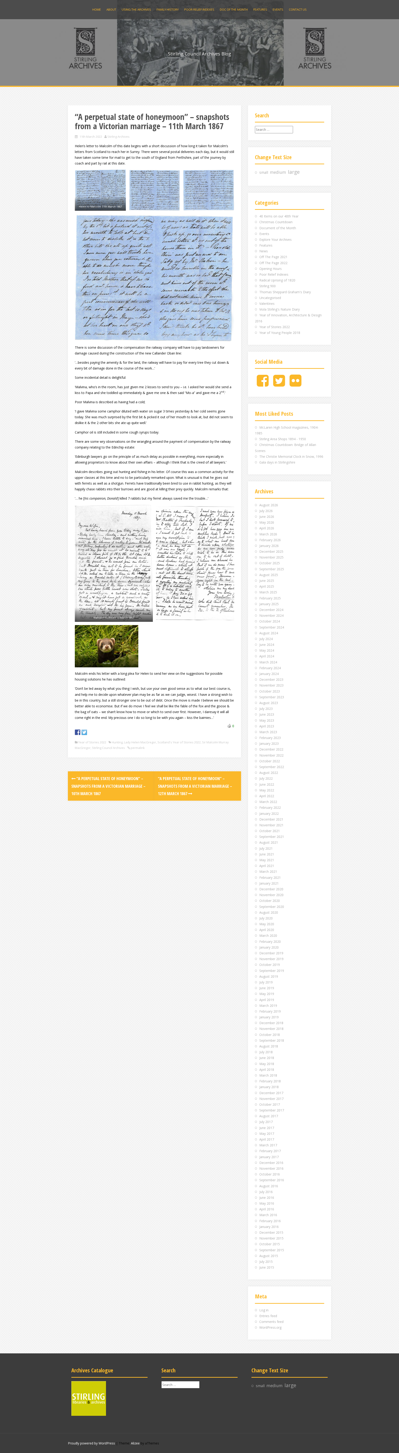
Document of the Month (277, 228)
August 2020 (268, 912)
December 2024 (271, 609)
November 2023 (271, 685)
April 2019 (266, 1000)
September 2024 (271, 627)
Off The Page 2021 (273, 257)
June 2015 (266, 1267)
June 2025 (266, 580)
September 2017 (271, 1110)
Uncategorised (270, 298)
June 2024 (266, 644)
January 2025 (269, 604)
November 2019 (271, 959)
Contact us (298, 9)
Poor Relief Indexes (199, 9)
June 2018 (266, 1058)
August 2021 (268, 842)
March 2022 (268, 802)
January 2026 (269, 545)
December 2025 (271, 551)
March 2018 (268, 1075)
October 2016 (269, 1174)
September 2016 (271, 1180)
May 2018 (266, 1064)
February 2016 (270, 1221)
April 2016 (266, 1209)
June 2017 (266, 1128)
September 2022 (271, 767)
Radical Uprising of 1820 (277, 280)
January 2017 (269, 1157)
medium (278, 172)
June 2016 (266, 1197)
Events (278, 9)
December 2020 (271, 889)
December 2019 (271, 953)
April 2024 (266, 656)
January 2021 (269, 883)
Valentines (267, 303)
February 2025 (270, 598)
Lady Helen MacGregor (140, 742)
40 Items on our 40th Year (279, 216)
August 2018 (268, 1046)
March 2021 (268, 871)
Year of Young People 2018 (279, 332)
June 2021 (266, 854)
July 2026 (266, 511)
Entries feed (268, 1316)
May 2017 (266, 1133)
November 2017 (271, 1098)
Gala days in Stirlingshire (277, 462)
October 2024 (269, 621)
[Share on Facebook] (77, 732)
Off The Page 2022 (273, 263)
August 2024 (268, 633)
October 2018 (269, 1034)
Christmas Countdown (276, 222)
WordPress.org (270, 1327)
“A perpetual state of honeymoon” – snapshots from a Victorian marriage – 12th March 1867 (195, 786)
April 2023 (266, 726)
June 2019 (266, 988)
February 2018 (270, 1081)
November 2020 (271, 895)
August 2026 (268, 505)
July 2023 (266, 708)
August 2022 (268, 772)
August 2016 (268, 1186)
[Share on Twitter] (84, 732)
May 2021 (266, 860)
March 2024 (268, 662)
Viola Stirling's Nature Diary (279, 309)
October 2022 (269, 761)
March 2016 (268, 1215)
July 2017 (266, 1122)
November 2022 (271, 755)
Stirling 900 (267, 286)
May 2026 (266, 522)
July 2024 (266, 639)
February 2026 (270, 540)
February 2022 (270, 807)
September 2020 (271, 906)
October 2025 (269, 563)
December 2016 (271, 1162)
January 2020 (269, 947)
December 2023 (271, 679)
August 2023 (268, 703)
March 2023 (268, 732)
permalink (137, 748)
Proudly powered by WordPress (91, 1443)
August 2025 (268, 575)
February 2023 (270, 738)
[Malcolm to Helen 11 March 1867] (114, 563)
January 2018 (269, 1087)
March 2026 (268, 534)
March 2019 (268, 1005)
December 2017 (271, 1093)
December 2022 (271, 749)
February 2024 (270, 668)
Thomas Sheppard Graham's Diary (285, 292)
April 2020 (266, 930)
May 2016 (266, 1203)
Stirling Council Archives (108, 748)
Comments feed (271, 1321)
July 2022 (266, 778)
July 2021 (266, 848)
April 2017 (266, 1139)
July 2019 (266, 982)
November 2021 (271, 825)
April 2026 (266, 528)
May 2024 (266, 650)
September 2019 (271, 970)
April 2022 (266, 796)
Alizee (135, 1443)
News (263, 251)
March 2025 (268, 592)
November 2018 (271, 1028)
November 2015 (271, 1238)
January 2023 (269, 743)
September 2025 (271, 569)
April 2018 (266, 1069)
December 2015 (271, 1232)
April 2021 (266, 866)
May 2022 (266, 790)
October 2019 (269, 964)
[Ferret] (106, 646)
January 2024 (269, 674)
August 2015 (268, 1256)
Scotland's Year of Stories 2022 (179, 742)
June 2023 (266, 714)
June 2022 (266, 784)
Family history (168, 9)
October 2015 (269, 1244)
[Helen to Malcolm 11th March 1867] (100, 190)
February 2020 (270, 941)
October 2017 (269, 1104)
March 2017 (268, 1145)
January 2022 (269, 813)
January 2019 (269, 1017)
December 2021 (271, 819)
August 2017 (268, 1116)
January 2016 (269, 1226)
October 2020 (269, 900)
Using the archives (136, 9)
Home (96, 9)
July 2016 (266, 1192)
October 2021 (269, 831)
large (294, 172)
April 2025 (266, 586)
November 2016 (271, 1168)
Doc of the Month (234, 9)
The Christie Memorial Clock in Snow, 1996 (291, 456)
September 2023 (271, 697)
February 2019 (270, 1011)
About (111, 9)
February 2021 (270, 877)
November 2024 (271, 615)
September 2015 (271, 1250)
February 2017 (270, 1151)
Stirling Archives (118, 136)
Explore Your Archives (275, 239)
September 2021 (271, 836)
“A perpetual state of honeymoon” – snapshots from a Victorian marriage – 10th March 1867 (108, 786)
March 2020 (268, 935)
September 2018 (271, 1040)
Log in (264, 1310)
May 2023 (266, 720)
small (263, 172)
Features (260, 9)
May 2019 (266, 994)
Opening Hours (270, 268)
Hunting (117, 742)
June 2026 (266, 516)
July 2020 (266, 918)
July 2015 (266, 1261)
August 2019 (268, 976)
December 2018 (271, 1023)
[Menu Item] (263, 384)
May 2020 (266, 924)
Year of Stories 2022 (92, 742)
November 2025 (271, 557)
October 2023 (269, 691)
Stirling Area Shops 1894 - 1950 (282, 439)
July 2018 (266, 1052)
